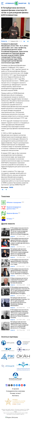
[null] (24, 41)
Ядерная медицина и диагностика (14, 208)
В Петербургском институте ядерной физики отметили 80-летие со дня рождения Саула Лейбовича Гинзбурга (19, 271)
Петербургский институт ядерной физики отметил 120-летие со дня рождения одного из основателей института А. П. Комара (19, 325)
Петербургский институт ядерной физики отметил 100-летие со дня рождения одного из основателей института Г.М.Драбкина (19, 252)
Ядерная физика (12, 213)
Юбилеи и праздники (14, 202)
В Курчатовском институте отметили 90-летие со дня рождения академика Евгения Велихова (19, 280)
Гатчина (9, 219)
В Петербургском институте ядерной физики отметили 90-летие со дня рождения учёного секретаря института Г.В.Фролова (20, 241)
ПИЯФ (11, 187)
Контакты (15, 395)
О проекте (15, 389)
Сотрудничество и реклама (15, 391)
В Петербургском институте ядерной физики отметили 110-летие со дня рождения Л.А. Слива (19, 262)
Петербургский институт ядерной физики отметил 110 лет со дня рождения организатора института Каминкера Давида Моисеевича (20, 301)
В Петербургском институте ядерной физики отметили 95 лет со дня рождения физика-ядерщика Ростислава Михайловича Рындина (20, 290)
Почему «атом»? (15, 393)
